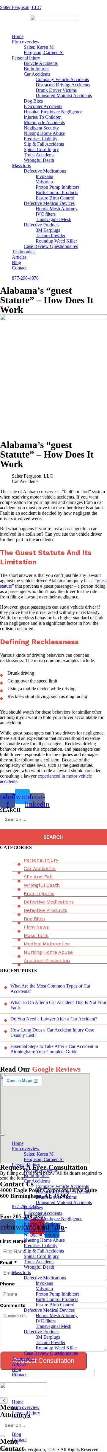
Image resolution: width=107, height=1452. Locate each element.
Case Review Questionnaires (51, 246)
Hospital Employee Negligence (53, 111)
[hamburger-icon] (2, 1135)
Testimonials (23, 251)
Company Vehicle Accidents (62, 79)
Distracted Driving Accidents (63, 84)
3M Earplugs (48, 230)
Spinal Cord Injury (41, 149)
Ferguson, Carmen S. (44, 52)
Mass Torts (36, 935)
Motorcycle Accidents (44, 122)
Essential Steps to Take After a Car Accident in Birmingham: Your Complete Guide (54, 1049)
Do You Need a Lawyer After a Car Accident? (53, 1018)
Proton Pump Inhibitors (57, 187)
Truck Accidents (39, 154)
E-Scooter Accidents (43, 106)
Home (17, 36)
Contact (19, 267)
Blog (16, 262)
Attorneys (15, 1415)
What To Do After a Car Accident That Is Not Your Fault (58, 1005)
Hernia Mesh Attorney (57, 208)
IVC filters (46, 214)
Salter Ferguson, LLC (20, 7)
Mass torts (21, 165)
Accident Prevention (47, 960)
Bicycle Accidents (41, 63)
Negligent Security (41, 127)
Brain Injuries (36, 68)
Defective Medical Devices (49, 203)
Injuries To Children (43, 117)
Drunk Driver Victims (56, 90)
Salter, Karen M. (39, 47)
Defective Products (41, 224)
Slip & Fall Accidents (44, 144)
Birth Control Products (57, 192)
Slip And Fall (38, 877)
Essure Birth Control (55, 197)
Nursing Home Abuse (44, 133)
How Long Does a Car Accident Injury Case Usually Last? (52, 1032)
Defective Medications (45, 170)
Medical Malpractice (47, 944)
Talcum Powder (50, 235)
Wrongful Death (39, 160)
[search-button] (2, 1436)
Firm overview (26, 41)
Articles (19, 257)
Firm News (36, 927)
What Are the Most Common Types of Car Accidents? (50, 988)
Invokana (44, 176)
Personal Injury (41, 860)
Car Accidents (37, 74)
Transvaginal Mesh (53, 219)
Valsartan (44, 181)
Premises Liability (40, 138)
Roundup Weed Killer (56, 240)
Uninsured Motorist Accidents (64, 95)
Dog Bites (33, 100)
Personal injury (26, 57)
